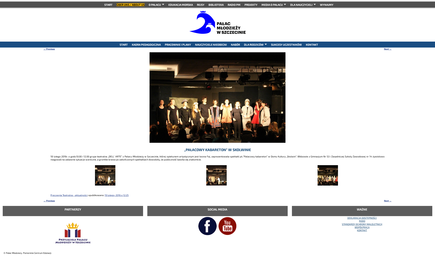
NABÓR (235, 44)
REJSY (200, 4)
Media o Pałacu (272, 4)
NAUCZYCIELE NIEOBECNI (211, 44)
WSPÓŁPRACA (362, 227)
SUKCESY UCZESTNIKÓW (286, 44)
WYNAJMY (326, 4)
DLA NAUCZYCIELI (301, 4)
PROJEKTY (251, 4)
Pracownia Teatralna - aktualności (68, 195)
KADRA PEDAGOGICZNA (146, 44)
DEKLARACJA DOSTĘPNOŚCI (362, 217)
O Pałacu (155, 4)
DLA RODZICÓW (254, 44)
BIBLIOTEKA (216, 4)
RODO (362, 221)
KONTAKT (312, 44)
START (108, 4)
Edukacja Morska (180, 4)
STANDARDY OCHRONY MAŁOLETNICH (362, 224)
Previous (49, 49)
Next (388, 49)
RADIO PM (234, 4)
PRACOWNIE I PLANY (178, 44)
